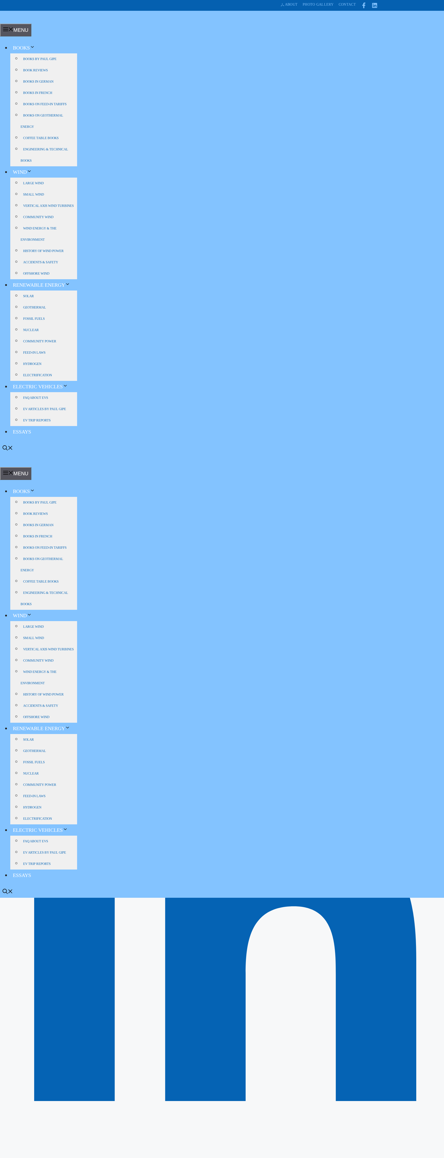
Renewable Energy (39, 285)
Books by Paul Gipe (40, 59)
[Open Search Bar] (7, 448)
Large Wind (33, 183)
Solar (28, 296)
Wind (20, 172)
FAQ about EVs (35, 398)
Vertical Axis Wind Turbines (48, 206)
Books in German (38, 81)
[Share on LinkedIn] (222, 1154)
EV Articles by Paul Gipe (44, 409)
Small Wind (33, 194)
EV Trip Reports (37, 420)
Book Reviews (35, 70)
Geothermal (34, 307)
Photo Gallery (318, 4)
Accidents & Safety (40, 262)
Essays (22, 432)
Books (21, 48)
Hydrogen (32, 364)
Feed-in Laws (34, 352)
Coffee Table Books (41, 138)
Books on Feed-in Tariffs (45, 104)
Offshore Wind (36, 273)
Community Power (39, 341)
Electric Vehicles (38, 386)
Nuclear (31, 330)
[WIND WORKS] (8, 20)
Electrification (37, 375)
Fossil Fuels (34, 319)
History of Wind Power (43, 251)
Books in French (37, 93)
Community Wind (38, 217)
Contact (347, 4)
